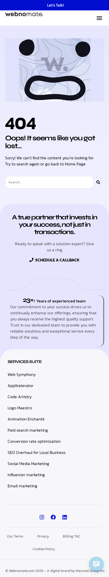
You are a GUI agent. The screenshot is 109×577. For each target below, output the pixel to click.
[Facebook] (53, 517)
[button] (99, 18)
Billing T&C (71, 536)
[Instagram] (42, 517)
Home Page (75, 164)
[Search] (98, 182)
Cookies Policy (44, 549)
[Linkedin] (65, 517)
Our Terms (15, 536)
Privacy (43, 536)
